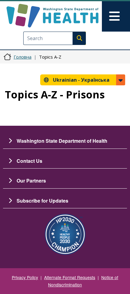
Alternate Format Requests (69, 277)
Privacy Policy (25, 277)
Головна (22, 57)
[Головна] (52, 15)
